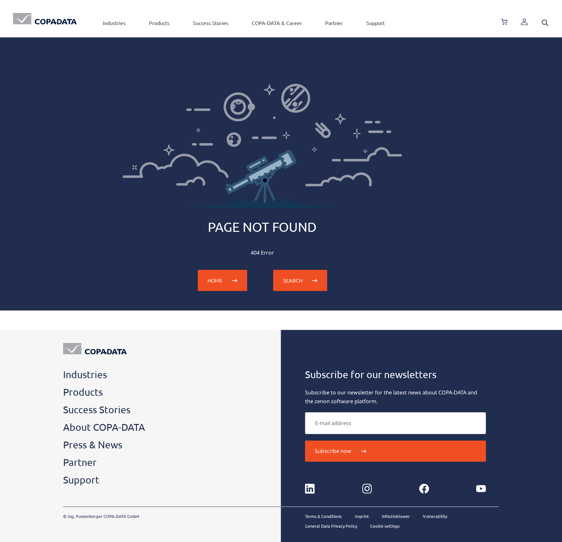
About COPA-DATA (104, 427)
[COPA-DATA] (45, 18)
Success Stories (210, 23)
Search (545, 23)
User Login (524, 22)
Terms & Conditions (323, 516)
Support (375, 23)
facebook (424, 489)
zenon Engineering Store (504, 22)
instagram (367, 489)
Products (159, 23)
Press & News (92, 444)
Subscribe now (333, 451)
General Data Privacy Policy (331, 526)
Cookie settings (385, 526)
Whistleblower (396, 516)
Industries (114, 23)
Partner (334, 23)
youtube (481, 489)
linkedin (310, 489)
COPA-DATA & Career (277, 23)
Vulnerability (435, 516)
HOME (214, 280)
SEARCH (292, 280)
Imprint (362, 516)
